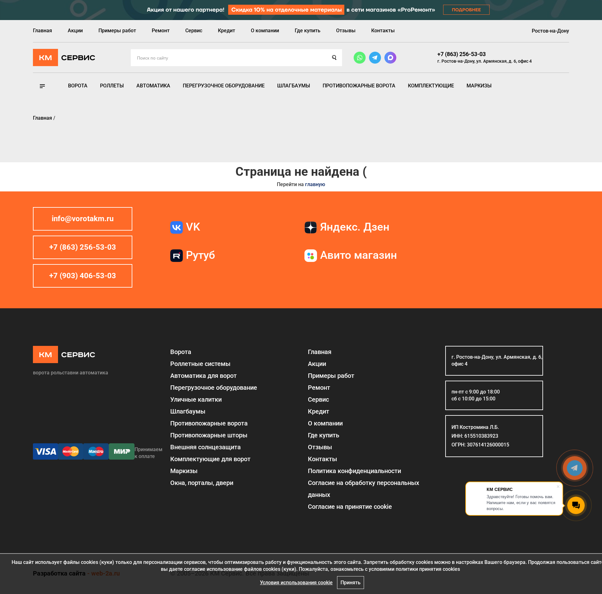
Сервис (193, 31)
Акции (75, 31)
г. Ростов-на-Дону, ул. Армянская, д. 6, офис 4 (484, 61)
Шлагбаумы (293, 86)
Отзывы (346, 31)
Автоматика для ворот (203, 375)
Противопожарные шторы (208, 435)
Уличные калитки (196, 399)
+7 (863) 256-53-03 (461, 54)
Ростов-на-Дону (550, 31)
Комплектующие (431, 86)
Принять (351, 583)
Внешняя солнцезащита (205, 447)
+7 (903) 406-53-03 (82, 275)
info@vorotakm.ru (83, 218)
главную (315, 184)
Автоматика (153, 86)
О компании (265, 31)
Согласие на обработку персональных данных (363, 488)
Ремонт (161, 31)
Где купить (307, 31)
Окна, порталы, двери (201, 483)
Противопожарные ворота (359, 86)
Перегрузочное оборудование (224, 86)
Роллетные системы (200, 363)
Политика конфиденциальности (354, 471)
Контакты (383, 31)
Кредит (226, 31)
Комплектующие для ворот (210, 459)
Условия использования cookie (296, 583)
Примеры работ (117, 31)
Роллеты (112, 86)
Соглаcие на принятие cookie (350, 506)
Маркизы (479, 86)
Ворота (77, 86)
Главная (42, 31)
